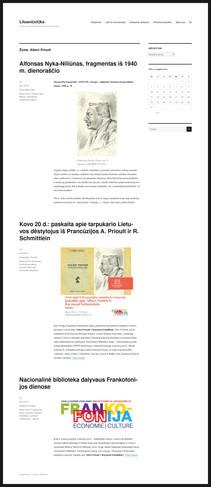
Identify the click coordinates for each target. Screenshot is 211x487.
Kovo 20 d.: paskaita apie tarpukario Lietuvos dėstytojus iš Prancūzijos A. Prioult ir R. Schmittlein (79, 231)
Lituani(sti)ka (31, 22)
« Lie (157, 112)
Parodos (33, 257)
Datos (32, 89)
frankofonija (32, 96)
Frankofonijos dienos (28, 99)
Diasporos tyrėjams (139, 22)
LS (20, 81)
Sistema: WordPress (40, 474)
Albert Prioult (24, 93)
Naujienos (96, 22)
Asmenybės (24, 89)
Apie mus (180, 22)
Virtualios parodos (162, 22)
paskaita (22, 267)
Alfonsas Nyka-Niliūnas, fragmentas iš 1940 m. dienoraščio (78, 66)
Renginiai (33, 270)
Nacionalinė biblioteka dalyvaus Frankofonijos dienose (78, 382)
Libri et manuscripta (115, 22)
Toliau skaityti (78, 357)
